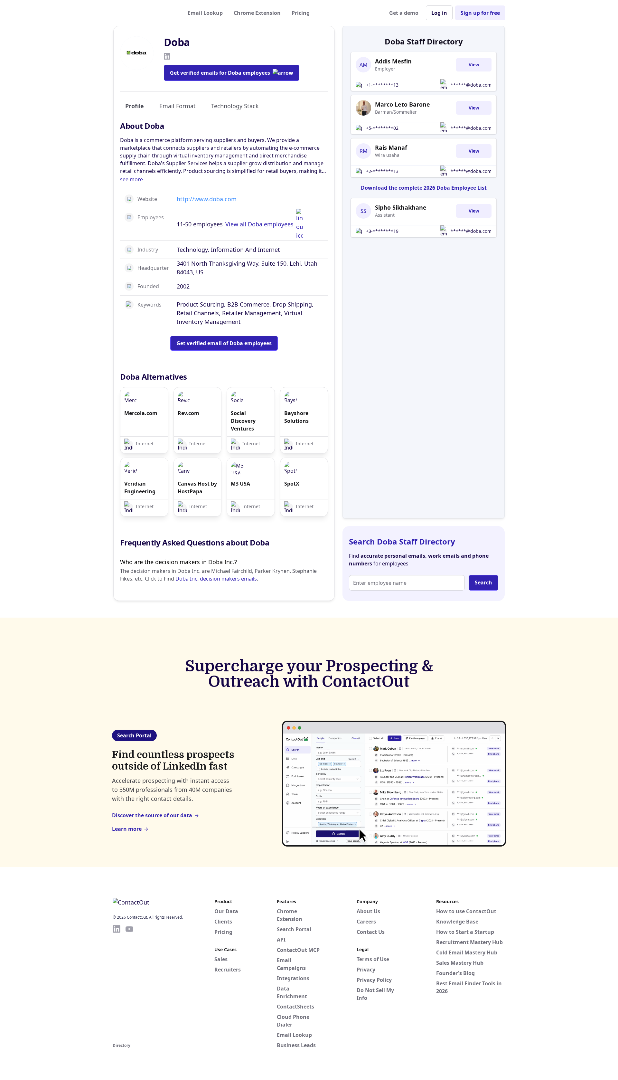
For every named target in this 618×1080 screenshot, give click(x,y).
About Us (368, 911)
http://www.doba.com (207, 199)
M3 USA (240, 483)
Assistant (385, 215)
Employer (385, 69)
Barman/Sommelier (396, 112)
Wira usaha (387, 155)
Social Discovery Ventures (243, 421)
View (474, 65)
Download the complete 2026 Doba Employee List (424, 187)
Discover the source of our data (152, 815)
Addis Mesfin (393, 61)
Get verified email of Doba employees (224, 343)
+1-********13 (382, 85)
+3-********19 (382, 231)
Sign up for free (480, 12)
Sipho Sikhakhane (400, 207)
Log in (439, 12)
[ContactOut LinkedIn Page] (116, 982)
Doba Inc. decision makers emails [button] (216, 578)
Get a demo (403, 12)
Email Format (177, 106)
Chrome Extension (257, 12)
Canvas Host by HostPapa (197, 487)
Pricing (301, 12)
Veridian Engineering (139, 487)
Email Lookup (205, 12)
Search (483, 582)
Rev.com (188, 413)
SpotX (291, 483)
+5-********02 (382, 128)
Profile (134, 106)
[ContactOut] (144, 12)
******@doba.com (471, 85)
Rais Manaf (391, 147)
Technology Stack (235, 106)
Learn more (127, 828)
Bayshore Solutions (296, 417)
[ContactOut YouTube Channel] (129, 982)
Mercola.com (140, 413)
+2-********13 (382, 171)
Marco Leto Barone (402, 104)
